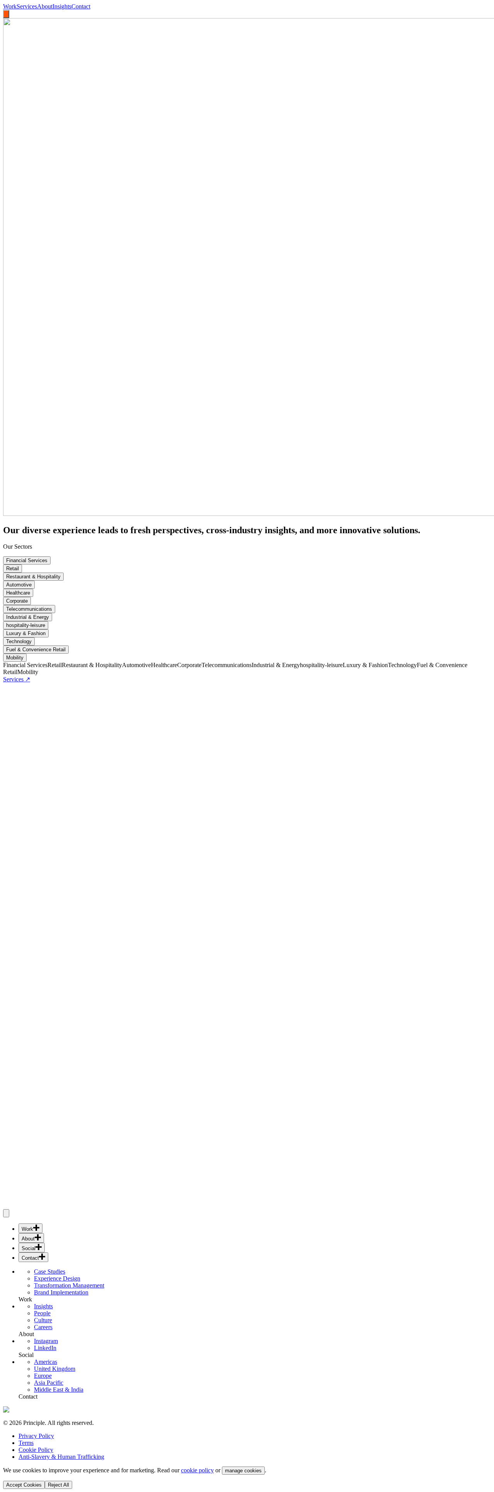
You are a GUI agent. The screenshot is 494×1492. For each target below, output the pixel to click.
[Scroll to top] (6, 1213)
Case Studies (49, 1271)
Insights (61, 6)
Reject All (58, 1485)
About (44, 6)
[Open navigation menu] (6, 14)
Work (10, 6)
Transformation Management (69, 1285)
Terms (26, 1443)
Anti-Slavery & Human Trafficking (61, 1456)
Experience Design (57, 1278)
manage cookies (243, 1470)
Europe (43, 1375)
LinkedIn (45, 1348)
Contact (80, 6)
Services (27, 6)
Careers (43, 1327)
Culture (43, 1320)
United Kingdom (54, 1368)
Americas (45, 1362)
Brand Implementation (61, 1292)
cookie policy (197, 1470)
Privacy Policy (36, 1436)
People (42, 1313)
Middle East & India (58, 1389)
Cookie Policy (36, 1449)
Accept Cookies (24, 1485)
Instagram (46, 1341)
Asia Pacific (48, 1382)
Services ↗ (16, 679)
